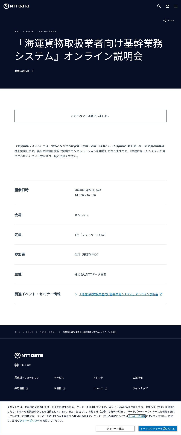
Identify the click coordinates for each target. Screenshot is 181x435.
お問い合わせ (21, 71)
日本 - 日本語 (25, 365)
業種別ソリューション (26, 377)
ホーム (17, 31)
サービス (59, 377)
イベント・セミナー (48, 31)
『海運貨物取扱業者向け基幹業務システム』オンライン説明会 (118, 294)
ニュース (98, 388)
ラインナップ (140, 388)
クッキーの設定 (115, 428)
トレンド (30, 31)
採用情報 (19, 388)
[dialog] (90, 418)
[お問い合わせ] (167, 6)
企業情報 (138, 377)
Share (168, 20)
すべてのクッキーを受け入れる (158, 428)
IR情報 (57, 388)
